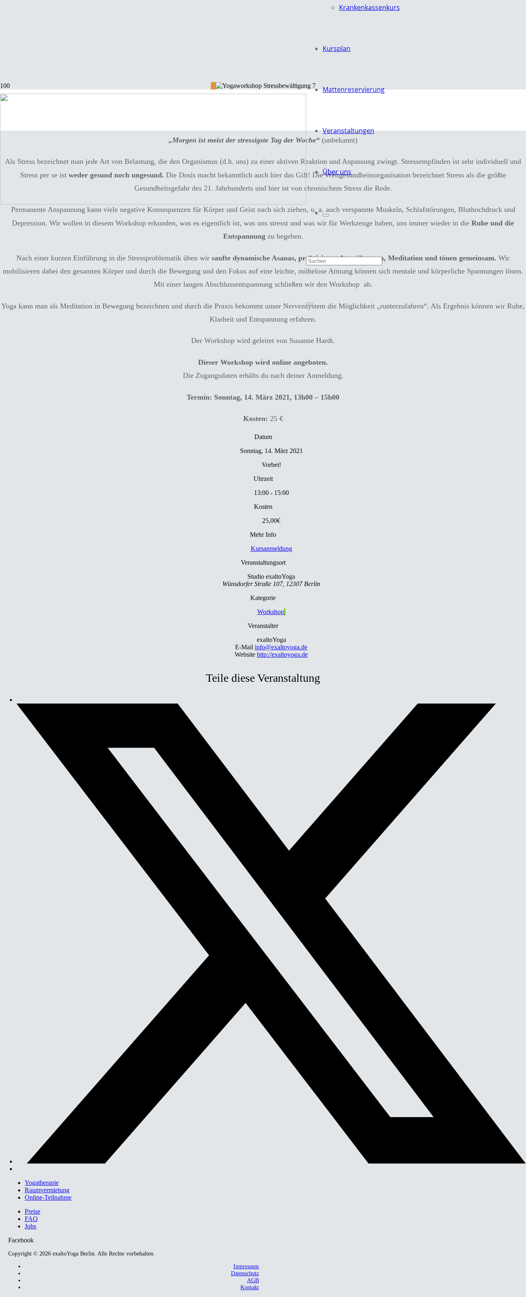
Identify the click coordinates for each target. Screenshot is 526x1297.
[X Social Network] (271, 1161)
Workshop (270, 611)
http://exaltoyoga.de (282, 654)
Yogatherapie (42, 1182)
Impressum (246, 1266)
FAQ (31, 1218)
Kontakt (249, 1287)
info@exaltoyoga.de (281, 647)
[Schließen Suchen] (309, 304)
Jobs (30, 1226)
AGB (253, 1280)
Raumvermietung (47, 1190)
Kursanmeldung (271, 548)
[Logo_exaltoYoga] (153, 202)
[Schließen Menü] (326, 215)
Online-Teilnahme (48, 1197)
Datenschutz (245, 1273)
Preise (32, 1211)
